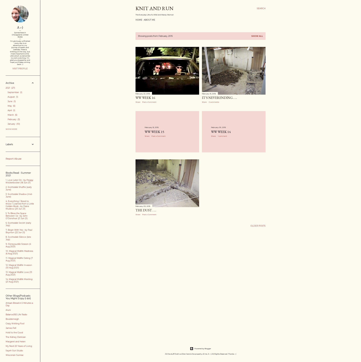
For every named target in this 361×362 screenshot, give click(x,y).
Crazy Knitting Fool (15, 323)
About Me (149, 20)
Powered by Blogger (202, 348)
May (11, 106)
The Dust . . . (146, 210)
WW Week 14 (221, 132)
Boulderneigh (12, 319)
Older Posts (258, 226)
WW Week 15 (154, 132)
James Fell (11, 328)
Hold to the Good (14, 332)
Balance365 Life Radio (16, 314)
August (12, 97)
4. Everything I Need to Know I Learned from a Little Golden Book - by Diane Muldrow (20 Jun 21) (20, 205)
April (11, 110)
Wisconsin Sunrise (14, 355)
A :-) (20, 27)
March (12, 115)
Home (139, 20)
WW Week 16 (145, 97)
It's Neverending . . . (219, 97)
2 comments (214, 102)
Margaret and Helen (16, 341)
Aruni (8, 310)
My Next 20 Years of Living (19, 346)
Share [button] (138, 102)
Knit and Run (154, 8)
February (13, 119)
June (11, 101)
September (15, 92)
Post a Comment (149, 102)
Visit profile (20, 68)
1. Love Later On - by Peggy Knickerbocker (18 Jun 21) (19, 181)
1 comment (222, 136)
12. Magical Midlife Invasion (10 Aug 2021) (19, 266)
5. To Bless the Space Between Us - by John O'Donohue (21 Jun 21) (16, 216)
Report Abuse (13, 158)
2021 (10, 88)
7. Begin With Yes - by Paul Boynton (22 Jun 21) (19, 231)
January (13, 124)
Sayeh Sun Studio (14, 350)
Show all (257, 36)
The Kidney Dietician (16, 337)
